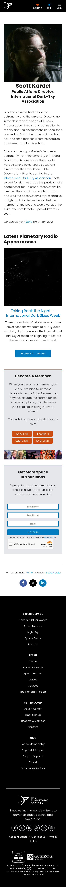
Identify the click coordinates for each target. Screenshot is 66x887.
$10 (43, 434)
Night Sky (33, 632)
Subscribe (33, 532)
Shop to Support (33, 756)
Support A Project (33, 750)
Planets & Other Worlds (33, 620)
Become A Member (33, 721)
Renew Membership (33, 744)
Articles (33, 661)
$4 (22, 434)
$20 (21, 441)
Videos (33, 679)
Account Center (18, 837)
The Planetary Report (33, 692)
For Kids (33, 644)
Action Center (33, 709)
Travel (33, 762)
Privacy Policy (49, 537)
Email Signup (33, 715)
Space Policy (33, 638)
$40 (42, 441)
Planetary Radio (33, 667)
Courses (33, 685)
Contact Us (38, 837)
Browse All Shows (33, 353)
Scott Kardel (53, 572)
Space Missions (33, 626)
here (29, 222)
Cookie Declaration (33, 874)
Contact (33, 727)
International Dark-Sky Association (27, 178)
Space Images (33, 673)
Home (29, 572)
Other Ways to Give (33, 768)
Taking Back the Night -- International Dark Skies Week (33, 313)
